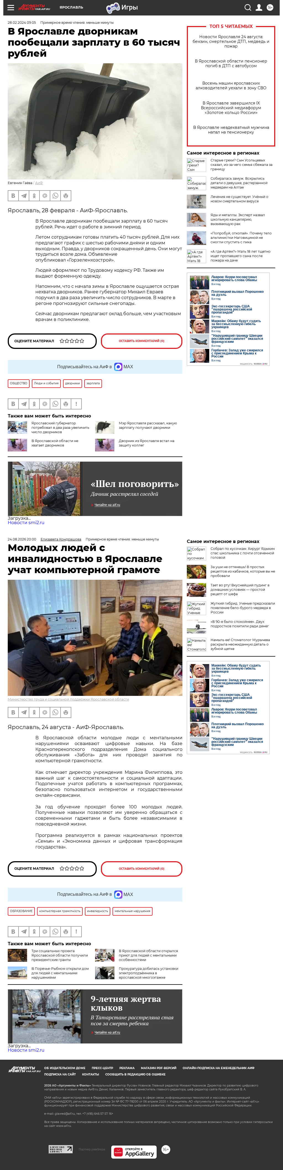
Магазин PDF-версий (158, 1068)
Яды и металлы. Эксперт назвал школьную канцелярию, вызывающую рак (238, 219)
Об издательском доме (64, 1068)
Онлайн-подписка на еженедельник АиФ (219, 1068)
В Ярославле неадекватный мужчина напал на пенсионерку (231, 130)
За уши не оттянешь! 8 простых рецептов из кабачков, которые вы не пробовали (243, 571)
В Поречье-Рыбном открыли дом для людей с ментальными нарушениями (60, 973)
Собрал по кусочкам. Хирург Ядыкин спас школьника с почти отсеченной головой (243, 553)
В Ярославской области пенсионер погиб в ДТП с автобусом (231, 63)
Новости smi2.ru (26, 522)
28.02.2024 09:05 (22, 22)
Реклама (127, 1068)
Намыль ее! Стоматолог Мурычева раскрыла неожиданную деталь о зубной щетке (240, 644)
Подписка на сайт (60, 1074)
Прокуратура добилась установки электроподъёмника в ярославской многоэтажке (148, 973)
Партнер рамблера (92, 1149)
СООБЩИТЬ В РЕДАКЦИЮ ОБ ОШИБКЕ (135, 1074)
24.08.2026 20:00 (22, 539)
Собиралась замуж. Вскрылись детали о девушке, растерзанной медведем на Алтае (239, 182)
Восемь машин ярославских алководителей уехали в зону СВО (231, 85)
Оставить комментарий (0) (141, 341)
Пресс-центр (102, 1068)
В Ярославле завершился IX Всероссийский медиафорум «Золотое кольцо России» (231, 108)
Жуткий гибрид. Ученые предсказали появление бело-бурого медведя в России (243, 607)
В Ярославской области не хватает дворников (55, 443)
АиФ (39, 183)
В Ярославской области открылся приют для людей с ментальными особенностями (148, 955)
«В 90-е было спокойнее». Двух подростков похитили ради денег (240, 624)
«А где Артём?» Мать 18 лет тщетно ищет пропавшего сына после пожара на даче (241, 255)
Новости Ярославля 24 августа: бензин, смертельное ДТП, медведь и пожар (231, 42)
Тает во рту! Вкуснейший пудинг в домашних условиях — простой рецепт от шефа (240, 589)
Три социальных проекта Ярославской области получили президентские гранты (60, 955)
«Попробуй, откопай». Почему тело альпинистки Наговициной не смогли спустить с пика (241, 237)
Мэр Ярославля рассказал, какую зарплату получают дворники (148, 425)
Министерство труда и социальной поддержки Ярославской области (68, 699)
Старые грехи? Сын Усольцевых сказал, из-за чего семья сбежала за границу (241, 164)
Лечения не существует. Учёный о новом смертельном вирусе (239, 199)
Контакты (90, 1074)
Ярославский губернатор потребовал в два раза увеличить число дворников (60, 427)
